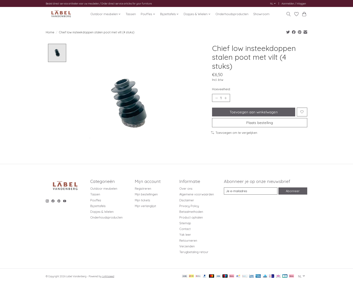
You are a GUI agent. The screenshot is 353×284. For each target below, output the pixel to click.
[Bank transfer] (184, 276)
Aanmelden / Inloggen (294, 3)
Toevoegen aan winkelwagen (254, 112)
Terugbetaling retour (193, 252)
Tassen (131, 14)
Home (50, 32)
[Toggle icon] (289, 14)
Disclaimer (186, 200)
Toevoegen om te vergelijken (236, 133)
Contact (185, 229)
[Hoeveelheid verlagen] (216, 98)
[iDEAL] (191, 276)
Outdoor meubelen (103, 188)
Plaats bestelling (259, 122)
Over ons (185, 188)
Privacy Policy (189, 206)
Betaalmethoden (191, 212)
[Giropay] (271, 276)
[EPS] (278, 276)
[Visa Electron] (251, 276)
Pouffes (95, 200)
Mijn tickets (142, 200)
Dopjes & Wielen (102, 212)
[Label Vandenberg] (61, 14)
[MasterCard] (211, 276)
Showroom (261, 14)
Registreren (143, 188)
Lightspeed (108, 276)
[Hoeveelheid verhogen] (225, 98)
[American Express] (258, 276)
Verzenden (187, 246)
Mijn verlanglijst (145, 206)
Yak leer (185, 235)
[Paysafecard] (244, 276)
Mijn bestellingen (146, 194)
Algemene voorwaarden (196, 194)
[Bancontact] (238, 276)
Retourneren (188, 240)
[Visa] (218, 276)
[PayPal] (204, 276)
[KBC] (265, 276)
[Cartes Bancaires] (284, 276)
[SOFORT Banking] (231, 276)
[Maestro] (225, 276)
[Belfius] (198, 276)
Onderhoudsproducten (232, 14)
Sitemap (185, 223)
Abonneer (293, 191)
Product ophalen (191, 217)
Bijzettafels (98, 206)
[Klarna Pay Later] (291, 276)
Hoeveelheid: (221, 89)
